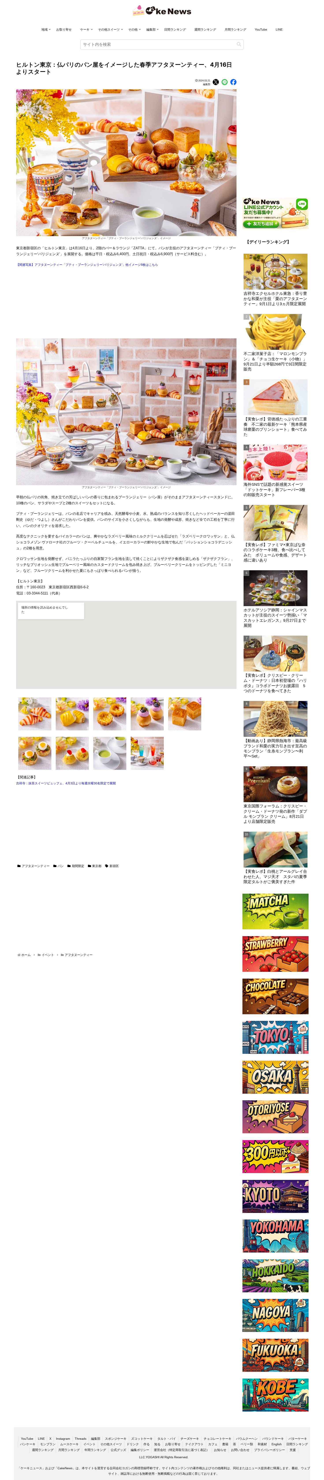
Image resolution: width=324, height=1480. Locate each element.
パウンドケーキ (273, 1438)
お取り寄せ (64, 29)
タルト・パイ (166, 1438)
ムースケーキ (69, 1444)
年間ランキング (95, 1450)
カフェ (213, 1444)
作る (146, 1444)
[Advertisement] (126, 303)
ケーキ (84, 29)
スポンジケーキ (116, 1438)
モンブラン (48, 1444)
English (277, 1444)
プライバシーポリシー (269, 1450)
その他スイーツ (109, 29)
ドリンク (133, 1444)
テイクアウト (194, 1444)
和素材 (262, 1444)
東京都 (96, 866)
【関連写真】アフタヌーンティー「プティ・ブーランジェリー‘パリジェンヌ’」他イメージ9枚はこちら (87, 264)
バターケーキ (298, 1438)
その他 (133, 29)
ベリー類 (247, 1444)
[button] (239, 44)
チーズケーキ (190, 1438)
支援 (293, 1450)
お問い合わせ (240, 1450)
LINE (279, 29)
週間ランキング (205, 29)
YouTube (261, 29)
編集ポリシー (140, 1450)
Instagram (63, 1438)
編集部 (151, 29)
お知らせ (220, 1450)
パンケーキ (27, 1444)
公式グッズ (118, 1450)
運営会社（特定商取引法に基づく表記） (181, 1450)
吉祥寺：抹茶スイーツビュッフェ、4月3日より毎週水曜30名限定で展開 (66, 783)
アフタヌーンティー (36, 866)
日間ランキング (175, 29)
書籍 (225, 1444)
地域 (44, 29)
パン (61, 866)
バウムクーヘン (247, 1438)
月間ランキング (235, 29)
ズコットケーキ (142, 1438)
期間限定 (78, 866)
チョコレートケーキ (217, 1438)
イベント (89, 1444)
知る (157, 1444)
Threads (80, 1438)
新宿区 (114, 866)
